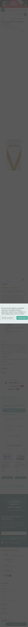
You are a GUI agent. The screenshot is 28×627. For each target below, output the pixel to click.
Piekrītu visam (22, 318)
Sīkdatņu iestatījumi (7, 318)
